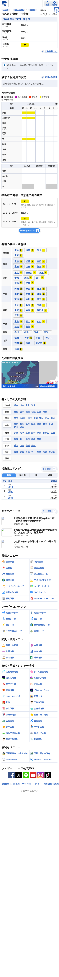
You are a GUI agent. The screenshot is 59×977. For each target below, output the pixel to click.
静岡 (16, 424)
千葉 (35, 418)
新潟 (45, 424)
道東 (33, 405)
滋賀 (33, 433)
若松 (10, 498)
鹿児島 (52, 452)
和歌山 (46, 433)
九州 (7, 452)
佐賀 (22, 452)
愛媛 (28, 445)
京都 (28, 433)
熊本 (39, 452)
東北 (7, 412)
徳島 (22, 445)
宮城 (33, 412)
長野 (39, 424)
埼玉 (30, 418)
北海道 (7, 405)
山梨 (33, 424)
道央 (16, 405)
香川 (16, 445)
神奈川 (23, 418)
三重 (53, 433)
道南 (22, 405)
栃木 (47, 418)
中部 (7, 425)
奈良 (39, 433)
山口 (28, 439)
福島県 (32, 10)
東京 (16, 418)
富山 (51, 424)
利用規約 (16, 784)
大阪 (16, 433)
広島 (16, 439)
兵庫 (22, 433)
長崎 (28, 452)
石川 (16, 427)
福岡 (16, 452)
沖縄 (7, 458)
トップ (5, 10)
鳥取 (39, 439)
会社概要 (5, 784)
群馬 (53, 418)
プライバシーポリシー (32, 784)
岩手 (22, 412)
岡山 (22, 439)
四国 (7, 445)
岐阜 (28, 424)
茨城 (41, 418)
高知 (33, 445)
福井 (22, 427)
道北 (28, 405)
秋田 (28, 412)
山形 (39, 412)
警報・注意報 (19, 10)
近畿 (7, 433)
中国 (7, 439)
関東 (7, 418)
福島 (45, 412)
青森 (16, 412)
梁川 (10, 487)
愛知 (22, 424)
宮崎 (45, 452)
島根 (33, 439)
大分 (33, 452)
